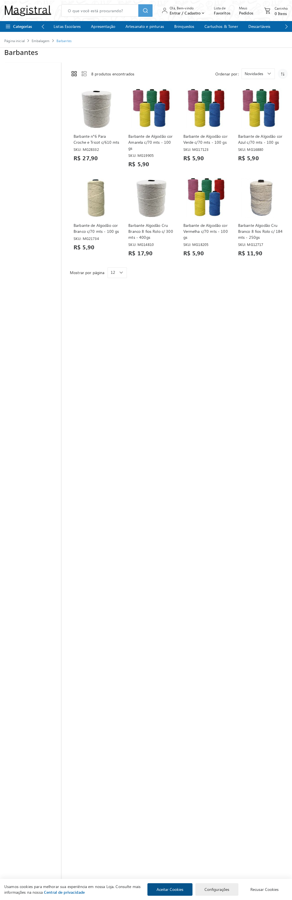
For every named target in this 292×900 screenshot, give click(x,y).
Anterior (42, 26)
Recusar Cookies (264, 889)
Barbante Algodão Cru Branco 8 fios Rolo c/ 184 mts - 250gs (260, 231)
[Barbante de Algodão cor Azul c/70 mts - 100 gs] (261, 109)
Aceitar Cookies (170, 889)
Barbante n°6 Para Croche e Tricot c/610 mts (96, 139)
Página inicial (14, 40)
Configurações (216, 889)
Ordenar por (226, 74)
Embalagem (40, 40)
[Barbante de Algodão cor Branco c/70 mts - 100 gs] (96, 198)
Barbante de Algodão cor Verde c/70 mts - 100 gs (205, 139)
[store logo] (27, 11)
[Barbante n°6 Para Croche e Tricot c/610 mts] (96, 109)
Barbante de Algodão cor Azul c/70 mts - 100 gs (260, 139)
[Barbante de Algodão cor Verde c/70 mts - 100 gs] (206, 109)
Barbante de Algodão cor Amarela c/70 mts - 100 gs (150, 142)
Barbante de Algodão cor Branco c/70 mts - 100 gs (96, 228)
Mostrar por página (87, 272)
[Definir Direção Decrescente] (283, 74)
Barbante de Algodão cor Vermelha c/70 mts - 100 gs (205, 231)
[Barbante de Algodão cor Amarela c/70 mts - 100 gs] (151, 109)
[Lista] (84, 73)
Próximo (286, 26)
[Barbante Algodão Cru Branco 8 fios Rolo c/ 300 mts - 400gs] (151, 198)
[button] (258, 73)
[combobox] (107, 10)
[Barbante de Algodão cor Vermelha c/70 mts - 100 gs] (206, 198)
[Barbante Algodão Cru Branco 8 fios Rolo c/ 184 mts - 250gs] (261, 198)
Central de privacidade (64, 892)
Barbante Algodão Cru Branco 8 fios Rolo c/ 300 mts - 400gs (150, 231)
